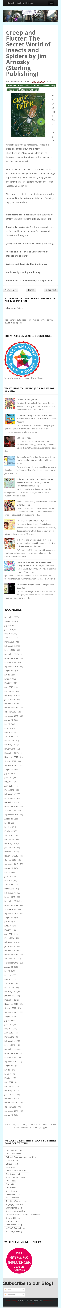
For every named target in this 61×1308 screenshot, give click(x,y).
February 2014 (10, 942)
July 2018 (8, 724)
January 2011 (10, 1094)
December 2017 (11, 753)
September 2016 (11, 814)
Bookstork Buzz (12, 1221)
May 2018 (8, 732)
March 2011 (9, 1086)
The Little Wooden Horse (16, 1201)
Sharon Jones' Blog (14, 1208)
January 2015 (10, 897)
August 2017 (9, 769)
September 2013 (11, 963)
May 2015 (8, 880)
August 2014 (9, 917)
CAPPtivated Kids (13, 1194)
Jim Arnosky (13, 90)
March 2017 (9, 790)
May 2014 (8, 930)
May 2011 (8, 1078)
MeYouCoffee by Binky (15, 1228)
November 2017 (11, 757)
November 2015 (11, 856)
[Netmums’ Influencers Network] (19, 1260)
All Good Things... (24, 438)
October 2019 (10, 662)
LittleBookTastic (12, 1164)
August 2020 (9, 621)
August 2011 (9, 1065)
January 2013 (10, 996)
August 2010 (9, 1115)
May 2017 (8, 782)
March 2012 (9, 1037)
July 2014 (8, 921)
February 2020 (10, 646)
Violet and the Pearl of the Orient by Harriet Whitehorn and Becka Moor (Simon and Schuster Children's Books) (35, 482)
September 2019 (11, 666)
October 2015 (10, 860)
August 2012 (9, 1016)
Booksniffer (11, 1184)
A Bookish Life (12, 1160)
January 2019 (10, 699)
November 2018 (11, 707)
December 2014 (11, 901)
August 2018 (9, 720)
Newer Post (10, 289)
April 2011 (8, 1082)
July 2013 (8, 971)
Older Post (51, 289)
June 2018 (8, 728)
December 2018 (11, 703)
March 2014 (9, 938)
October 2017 (10, 761)
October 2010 (10, 1107)
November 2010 (11, 1103)
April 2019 (8, 687)
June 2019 (8, 679)
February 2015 (10, 893)
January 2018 (10, 749)
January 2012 (10, 1045)
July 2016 (8, 823)
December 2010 (11, 1098)
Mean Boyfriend (12, 1197)
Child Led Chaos (13, 1218)
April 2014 (8, 934)
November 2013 (11, 954)
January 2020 (10, 650)
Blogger (43, 1127)
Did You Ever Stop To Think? (17, 1170)
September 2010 (11, 1111)
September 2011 (11, 1061)
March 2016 (9, 839)
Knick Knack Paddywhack (27, 399)
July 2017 (8, 773)
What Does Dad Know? (15, 1177)
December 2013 (11, 950)
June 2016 (8, 827)
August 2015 (9, 868)
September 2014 (11, 913)
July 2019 (8, 675)
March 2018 (9, 740)
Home (31, 289)
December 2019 (11, 654)
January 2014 (10, 946)
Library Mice (11, 1187)
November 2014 (11, 905)
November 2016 (11, 806)
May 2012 (8, 1028)
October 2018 (10, 712)
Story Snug (10, 1167)
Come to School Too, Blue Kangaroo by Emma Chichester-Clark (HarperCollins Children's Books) (36, 460)
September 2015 (11, 864)
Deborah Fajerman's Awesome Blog (21, 1157)
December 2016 (11, 802)
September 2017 (11, 765)
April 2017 (8, 786)
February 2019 (10, 695)
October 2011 (10, 1057)
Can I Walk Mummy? (14, 1150)
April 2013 (8, 983)
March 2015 (9, 889)
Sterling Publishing (30, 90)
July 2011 (8, 1070)
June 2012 (8, 1024)
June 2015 (8, 876)
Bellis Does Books (13, 1154)
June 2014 (8, 926)
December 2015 (11, 851)
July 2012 (8, 1020)
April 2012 (8, 1033)
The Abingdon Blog (14, 1231)
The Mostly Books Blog (15, 1211)
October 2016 (10, 810)
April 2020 (8, 638)
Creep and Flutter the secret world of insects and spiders (33, 86)
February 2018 (10, 745)
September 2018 (11, 716)
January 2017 (10, 798)
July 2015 (8, 872)
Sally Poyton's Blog (14, 1224)
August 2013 (9, 967)
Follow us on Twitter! (14, 308)
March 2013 (9, 987)
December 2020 (11, 617)
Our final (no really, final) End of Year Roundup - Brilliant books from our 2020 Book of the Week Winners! (37, 418)
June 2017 (8, 777)
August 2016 (9, 819)
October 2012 (10, 1008)
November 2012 (11, 1004)
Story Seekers (11, 1191)
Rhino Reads (11, 1181)
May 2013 (8, 979)
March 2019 (9, 691)
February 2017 (10, 794)
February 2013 (10, 991)
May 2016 (8, 831)
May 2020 (8, 633)
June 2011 (8, 1074)
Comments (11, 1294)
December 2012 (11, 1000)
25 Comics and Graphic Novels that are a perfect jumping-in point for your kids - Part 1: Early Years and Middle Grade (36, 543)
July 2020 (8, 625)
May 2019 (8, 683)
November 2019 (11, 658)
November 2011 (11, 1053)
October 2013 (10, 958)
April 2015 (8, 884)
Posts (8, 1289)
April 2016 (8, 835)
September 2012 (11, 1012)
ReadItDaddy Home (20, 3)
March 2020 (9, 642)
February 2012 (10, 1041)
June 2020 (8, 629)
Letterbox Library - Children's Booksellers (23, 1214)
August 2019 (9, 670)
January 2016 (10, 847)
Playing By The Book (14, 1204)
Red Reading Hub (13, 1174)
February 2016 (10, 843)
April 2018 (8, 736)
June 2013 (8, 975)
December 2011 (11, 1049)
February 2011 (10, 1090)
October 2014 (10, 909)
